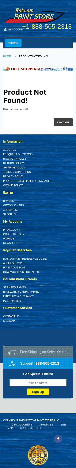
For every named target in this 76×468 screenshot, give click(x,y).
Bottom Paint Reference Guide (25, 258)
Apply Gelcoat (13, 263)
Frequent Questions (18, 154)
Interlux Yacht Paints (18, 296)
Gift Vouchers (13, 205)
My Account (11, 229)
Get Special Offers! (38, 374)
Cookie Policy (13, 185)
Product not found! (33, 56)
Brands (8, 201)
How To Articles (14, 158)
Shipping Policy (14, 167)
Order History (13, 234)
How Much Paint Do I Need (21, 272)
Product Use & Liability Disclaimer (27, 180)
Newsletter (11, 243)
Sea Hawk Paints (14, 287)
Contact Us (11, 316)
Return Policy (13, 163)
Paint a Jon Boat (14, 267)
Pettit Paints (12, 300)
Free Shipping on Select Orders (43, 352)
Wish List (9, 238)
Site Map (9, 320)
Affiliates (10, 209)
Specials (9, 214)
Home (7, 56)
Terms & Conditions (17, 172)
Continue (63, 122)
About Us (9, 149)
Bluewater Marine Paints (21, 291)
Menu (14, 43)
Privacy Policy (13, 176)
